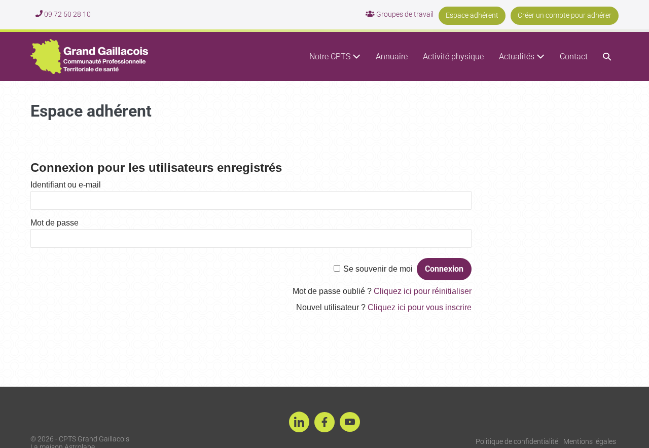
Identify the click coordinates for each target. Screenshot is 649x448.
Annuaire (392, 56)
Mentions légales (589, 441)
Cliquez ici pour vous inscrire (420, 307)
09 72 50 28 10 (67, 14)
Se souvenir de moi (378, 269)
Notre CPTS (330, 56)
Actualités (517, 56)
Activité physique (453, 56)
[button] (607, 56)
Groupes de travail (404, 14)
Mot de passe (54, 222)
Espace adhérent (472, 15)
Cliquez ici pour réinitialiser (423, 291)
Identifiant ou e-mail (65, 184)
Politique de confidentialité (517, 441)
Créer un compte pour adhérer (564, 15)
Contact (574, 56)
